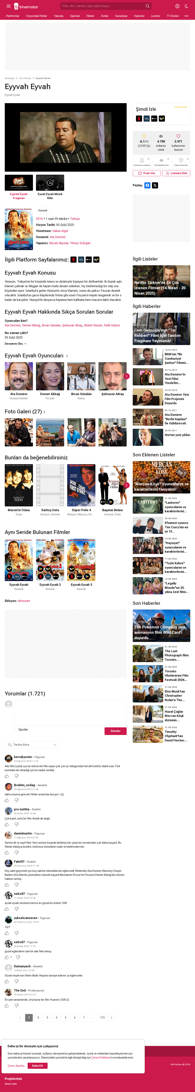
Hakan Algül (60, 231)
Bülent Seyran (93, 325)
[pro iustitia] (8, 811)
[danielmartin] (8, 835)
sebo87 (19, 894)
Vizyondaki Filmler (36, 16)
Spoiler (23, 729)
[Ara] (148, 6)
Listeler (155, 16)
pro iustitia (21, 809)
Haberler (139, 16)
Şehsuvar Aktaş (72, 325)
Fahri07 (19, 861)
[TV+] (162, 119)
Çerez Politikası (101, 1057)
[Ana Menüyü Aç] (8, 6)
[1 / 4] (19, 432)
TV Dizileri (173, 16)
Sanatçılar (121, 16)
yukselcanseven (25, 918)
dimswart (24, 601)
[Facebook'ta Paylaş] (147, 185)
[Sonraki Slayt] (127, 376)
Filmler (90, 16)
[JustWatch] (180, 107)
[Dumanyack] (8, 968)
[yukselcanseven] (8, 919)
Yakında (58, 16)
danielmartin (23, 833)
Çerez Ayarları (16, 1065)
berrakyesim (23, 757)
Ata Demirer (58, 237)
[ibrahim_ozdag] (8, 787)
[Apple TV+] (154, 119)
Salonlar (75, 16)
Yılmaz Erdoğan (80, 243)
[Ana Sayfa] (26, 6)
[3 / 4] (81, 432)
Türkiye (75, 219)
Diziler (105, 16)
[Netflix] (139, 119)
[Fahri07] (8, 863)
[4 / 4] (112, 432)
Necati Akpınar (58, 243)
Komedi (42, 210)
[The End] (8, 992)
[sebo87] (8, 895)
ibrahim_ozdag (24, 785)
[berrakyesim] (8, 758)
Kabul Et (37, 1065)
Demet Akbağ (31, 325)
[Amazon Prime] (147, 119)
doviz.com (11, 1083)
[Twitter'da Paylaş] (155, 185)
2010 (39, 219)
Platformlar (12, 16)
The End (20, 990)
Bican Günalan (51, 325)
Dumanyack (22, 966)
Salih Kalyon (112, 325)
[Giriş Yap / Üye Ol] (177, 6)
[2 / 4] (50, 432)
